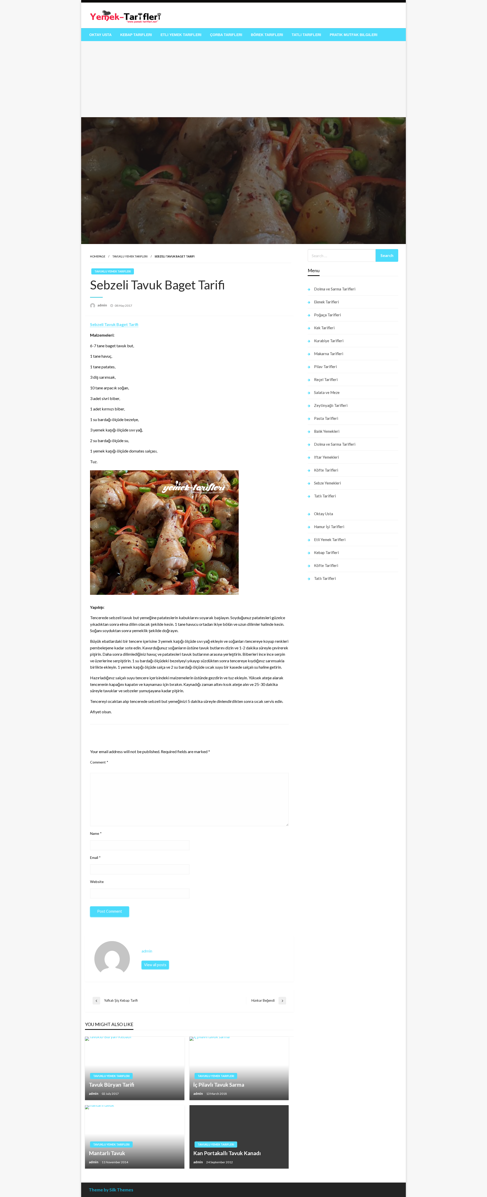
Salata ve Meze (327, 392)
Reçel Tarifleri (326, 379)
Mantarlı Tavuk (107, 1153)
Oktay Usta (100, 35)
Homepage (97, 256)
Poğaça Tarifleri (327, 315)
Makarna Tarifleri (328, 353)
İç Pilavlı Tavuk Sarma (218, 1084)
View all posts (155, 965)
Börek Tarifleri (267, 35)
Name (96, 833)
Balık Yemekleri (326, 431)
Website (97, 881)
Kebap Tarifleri (136, 35)
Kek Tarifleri (324, 327)
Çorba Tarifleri (226, 35)
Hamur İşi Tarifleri (329, 526)
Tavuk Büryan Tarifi (111, 1084)
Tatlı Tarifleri (306, 35)
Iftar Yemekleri (326, 457)
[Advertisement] (243, 79)
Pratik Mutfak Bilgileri (353, 35)
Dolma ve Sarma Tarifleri (334, 289)
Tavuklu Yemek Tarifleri (130, 256)
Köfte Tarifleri (326, 470)
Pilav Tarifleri (325, 366)
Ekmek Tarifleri (326, 302)
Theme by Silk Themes (111, 1189)
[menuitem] (100, 34)
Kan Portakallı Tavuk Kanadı (227, 1153)
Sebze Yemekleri (327, 483)
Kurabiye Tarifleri (328, 340)
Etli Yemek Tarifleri (181, 35)
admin (102, 305)
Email (95, 857)
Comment (99, 762)
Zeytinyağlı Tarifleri (330, 405)
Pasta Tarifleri (326, 418)
